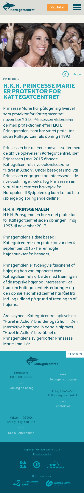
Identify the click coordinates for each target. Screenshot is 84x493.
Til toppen (75, 354)
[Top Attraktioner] (55, 464)
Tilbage (76, 74)
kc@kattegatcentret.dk (63, 395)
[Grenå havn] (58, 483)
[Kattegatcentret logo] (42, 361)
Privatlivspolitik (42, 454)
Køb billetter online (21, 433)
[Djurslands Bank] (26, 483)
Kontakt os (63, 406)
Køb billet (57, 7)
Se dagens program (63, 379)
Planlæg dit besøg (21, 388)
